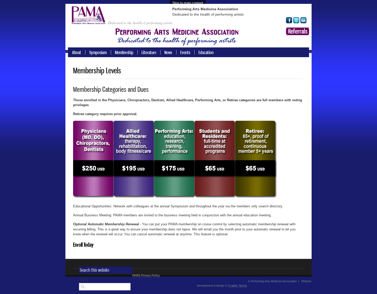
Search (84, 280)
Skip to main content (187, 3)
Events (185, 52)
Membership (124, 52)
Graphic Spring (237, 285)
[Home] (90, 21)
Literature (149, 52)
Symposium (98, 52)
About (76, 52)
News (168, 52)
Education (206, 52)
